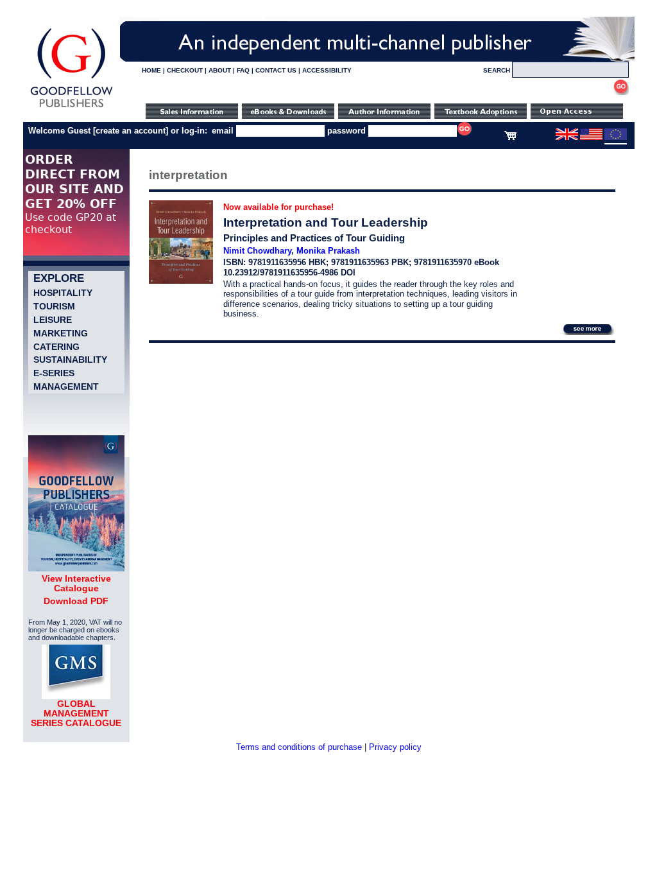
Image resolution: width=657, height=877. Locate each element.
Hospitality (62, 293)
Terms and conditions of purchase (299, 747)
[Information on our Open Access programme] (577, 116)
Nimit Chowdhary (257, 251)
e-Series (53, 373)
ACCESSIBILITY (327, 70)
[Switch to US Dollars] (592, 137)
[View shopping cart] (510, 137)
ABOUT (220, 70)
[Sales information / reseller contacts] (192, 116)
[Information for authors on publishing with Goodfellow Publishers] (384, 116)
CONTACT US (275, 70)
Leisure (52, 320)
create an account (131, 130)
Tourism (54, 306)
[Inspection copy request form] (480, 116)
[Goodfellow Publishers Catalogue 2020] (76, 568)
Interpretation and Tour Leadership (325, 222)
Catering (56, 347)
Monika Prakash (328, 251)
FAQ (243, 70)
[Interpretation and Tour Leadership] (181, 281)
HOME (151, 70)
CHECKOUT (185, 70)
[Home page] (71, 107)
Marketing (60, 333)
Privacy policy (395, 747)
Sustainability (70, 359)
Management (66, 386)
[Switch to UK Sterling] (567, 137)
